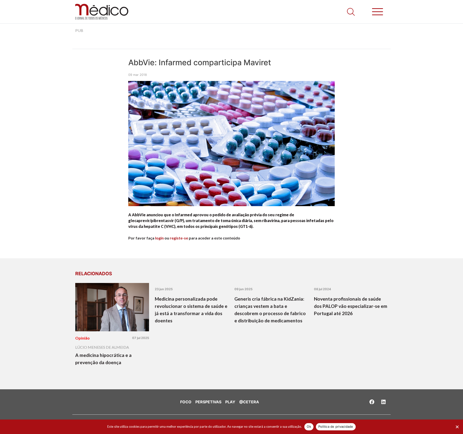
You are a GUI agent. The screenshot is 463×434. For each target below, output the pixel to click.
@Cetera (249, 401)
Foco (185, 401)
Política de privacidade (335, 426)
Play (230, 401)
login (159, 238)
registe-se (179, 238)
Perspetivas (208, 401)
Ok (309, 426)
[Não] (457, 426)
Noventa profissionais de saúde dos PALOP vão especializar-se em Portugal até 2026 (350, 306)
